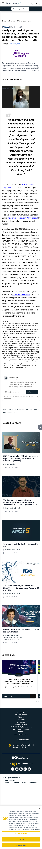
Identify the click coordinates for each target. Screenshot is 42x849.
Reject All (21, 839)
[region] (21, 827)
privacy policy (7, 398)
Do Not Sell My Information (21, 727)
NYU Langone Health (21, 294)
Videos (4, 409)
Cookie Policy (35, 829)
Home (4, 21)
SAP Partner (12, 21)
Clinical (11, 409)
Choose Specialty (19, 9)
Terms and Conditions (21, 729)
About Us (21, 712)
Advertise (21, 722)
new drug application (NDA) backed (23, 218)
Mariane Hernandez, (12, 635)
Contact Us (21, 719)
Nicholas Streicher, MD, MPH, (13, 637)
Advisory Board (21, 715)
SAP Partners (34, 409)
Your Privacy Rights (21, 734)
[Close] (39, 808)
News (24, 783)
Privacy (21, 732)
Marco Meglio (10, 464)
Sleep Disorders (22, 409)
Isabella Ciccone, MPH (12, 550)
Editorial (21, 717)
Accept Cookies (21, 845)
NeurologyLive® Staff (12, 508)
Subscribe (30, 392)
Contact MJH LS (21, 724)
